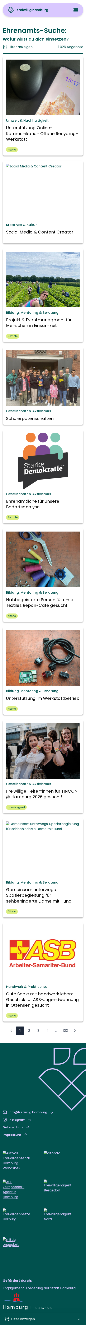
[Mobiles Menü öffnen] (75, 9)
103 (65, 1030)
